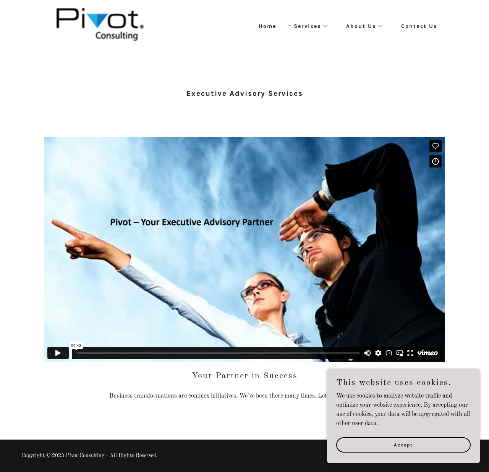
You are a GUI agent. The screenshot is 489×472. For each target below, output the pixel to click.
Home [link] (267, 26)
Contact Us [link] (419, 26)
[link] (99, 25)
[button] (308, 26)
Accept (403, 444)
